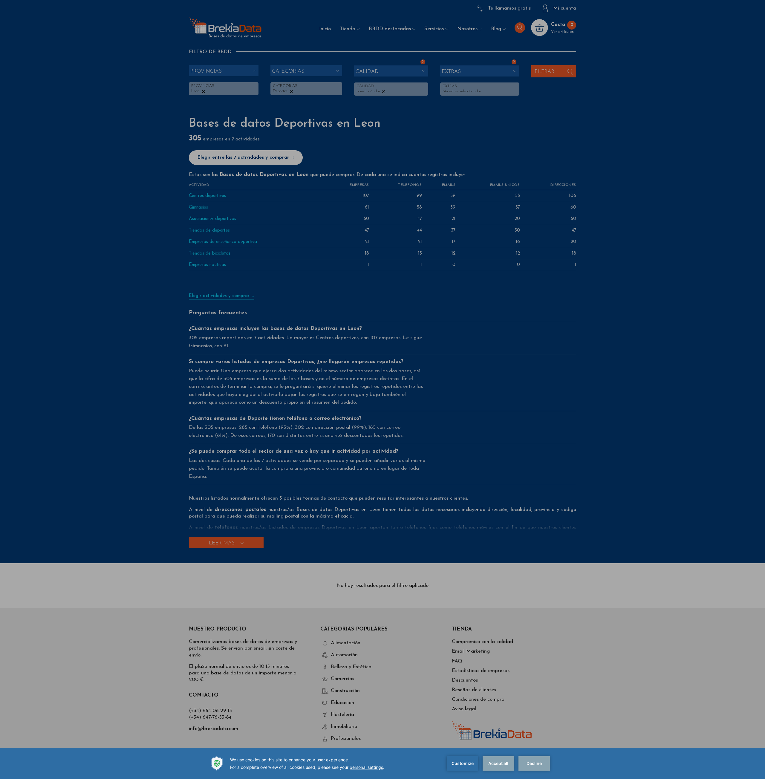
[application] (382, 763)
